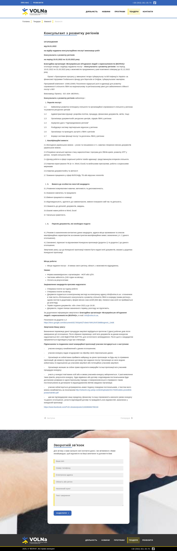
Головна (26, 22)
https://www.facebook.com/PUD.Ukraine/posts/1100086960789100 (71, 407)
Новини (106, 12)
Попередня (126, 418)
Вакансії (47, 22)
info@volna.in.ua (91, 315)
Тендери (134, 12)
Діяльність (92, 12)
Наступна (50, 418)
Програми (120, 12)
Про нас (25, 3)
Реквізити (38, 3)
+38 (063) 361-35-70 (142, 3)
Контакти (148, 12)
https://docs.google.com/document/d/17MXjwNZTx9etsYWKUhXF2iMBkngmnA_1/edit (79, 323)
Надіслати (61, 513)
